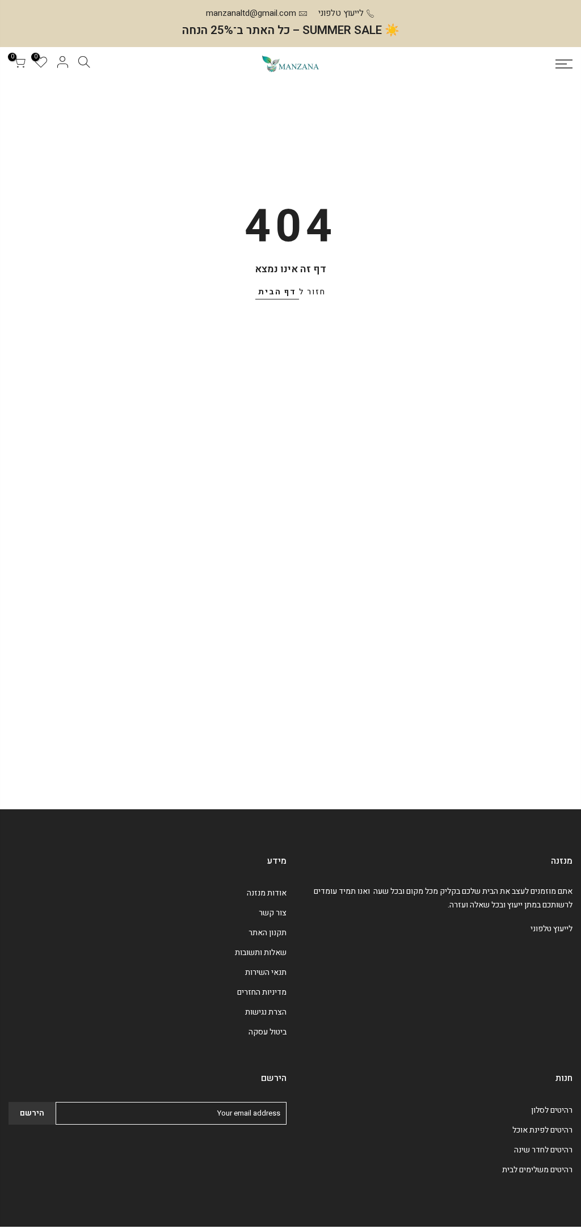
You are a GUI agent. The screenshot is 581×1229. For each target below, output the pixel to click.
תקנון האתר (268, 933)
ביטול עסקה (268, 1032)
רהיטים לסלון (551, 1110)
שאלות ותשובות (261, 952)
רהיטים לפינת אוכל (542, 1130)
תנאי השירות (266, 972)
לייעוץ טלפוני (341, 13)
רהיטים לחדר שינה (543, 1150)
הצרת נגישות (266, 1012)
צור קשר (273, 913)
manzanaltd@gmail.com (251, 13)
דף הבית (277, 292)
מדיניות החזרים (262, 992)
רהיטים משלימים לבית (537, 1170)
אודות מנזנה (267, 893)
